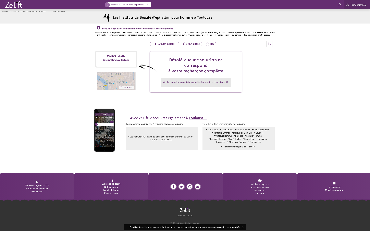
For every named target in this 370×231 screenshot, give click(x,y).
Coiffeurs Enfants (221, 133)
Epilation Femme (254, 136)
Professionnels (359, 5)
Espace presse (111, 193)
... (198, 118)
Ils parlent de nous (111, 190)
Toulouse (13, 11)
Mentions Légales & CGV (37, 185)
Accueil (5, 11)
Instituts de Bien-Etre (242, 133)
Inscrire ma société (260, 187)
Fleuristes (262, 139)
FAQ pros (260, 193)
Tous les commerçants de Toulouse (238, 147)
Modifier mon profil (334, 190)
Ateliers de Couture (237, 142)
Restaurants (227, 130)
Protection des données (37, 188)
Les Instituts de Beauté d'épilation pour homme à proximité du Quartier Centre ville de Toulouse (162, 138)
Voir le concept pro (260, 184)
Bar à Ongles (235, 139)
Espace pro (260, 190)
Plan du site (37, 191)
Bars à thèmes (243, 130)
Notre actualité (111, 187)
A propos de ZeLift (111, 184)
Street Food (213, 130)
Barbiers (239, 136)
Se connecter (334, 187)
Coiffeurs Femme (261, 130)
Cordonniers (255, 142)
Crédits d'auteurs (185, 215)
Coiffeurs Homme (223, 136)
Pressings (220, 142)
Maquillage (249, 139)
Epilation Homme (218, 139)
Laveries (259, 133)
